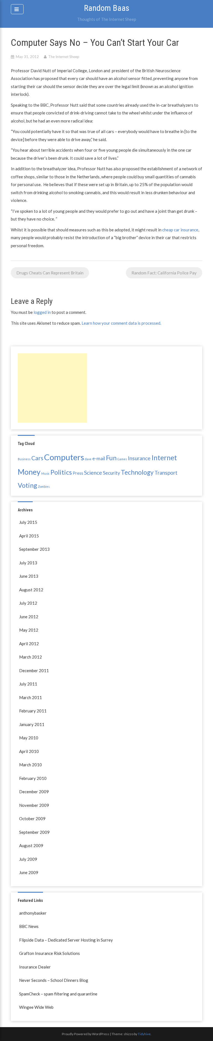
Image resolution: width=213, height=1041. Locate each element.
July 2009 (28, 859)
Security (111, 473)
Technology (137, 472)
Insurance (139, 458)
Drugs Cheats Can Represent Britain (49, 272)
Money (29, 471)
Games (122, 459)
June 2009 (28, 872)
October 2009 (32, 818)
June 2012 (28, 616)
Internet (164, 457)
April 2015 (29, 535)
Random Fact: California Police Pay (164, 272)
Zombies (44, 486)
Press (78, 473)
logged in (42, 312)
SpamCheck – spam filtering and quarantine (58, 993)
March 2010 (30, 764)
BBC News (29, 926)
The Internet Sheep (63, 56)
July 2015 (28, 522)
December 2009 (34, 791)
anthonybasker (33, 912)
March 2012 (30, 656)
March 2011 (30, 697)
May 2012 (28, 629)
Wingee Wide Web (36, 1007)
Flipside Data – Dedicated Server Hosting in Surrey (66, 939)
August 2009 (31, 845)
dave (88, 459)
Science (93, 472)
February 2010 (33, 778)
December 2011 (34, 670)
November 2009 (34, 805)
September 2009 (34, 832)
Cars (37, 458)
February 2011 (33, 710)
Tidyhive (144, 1034)
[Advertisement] (52, 388)
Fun (111, 458)
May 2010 (28, 737)
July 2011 (28, 683)
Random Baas (106, 8)
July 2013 (28, 562)
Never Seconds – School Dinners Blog (53, 980)
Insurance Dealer (35, 966)
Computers (64, 457)
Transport (166, 472)
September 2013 (34, 549)
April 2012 (29, 643)
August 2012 (31, 589)
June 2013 (28, 576)
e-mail (98, 458)
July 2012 (28, 602)
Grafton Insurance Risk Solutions (49, 953)
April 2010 (29, 751)
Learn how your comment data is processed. (121, 323)
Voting (27, 485)
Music (45, 473)
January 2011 (31, 724)
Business (24, 459)
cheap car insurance (179, 229)
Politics (61, 472)
